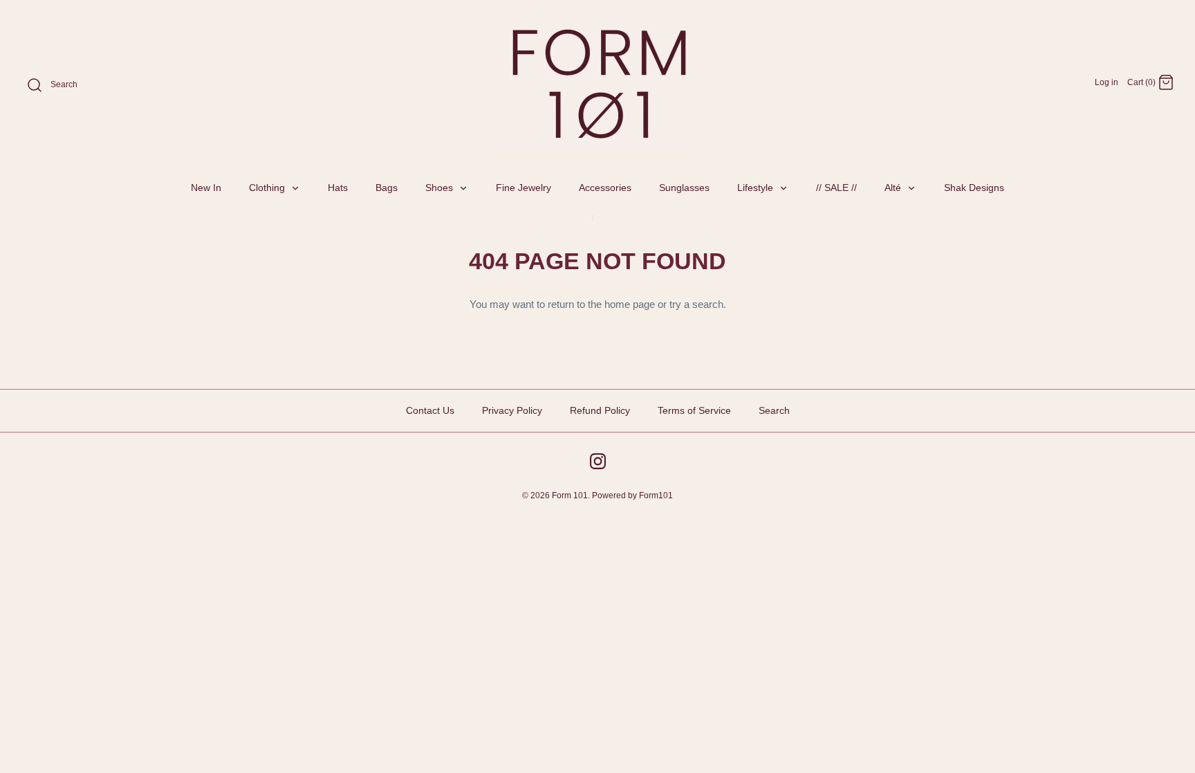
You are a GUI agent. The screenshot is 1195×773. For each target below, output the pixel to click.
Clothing (268, 187)
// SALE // (836, 187)
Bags (387, 187)
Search (774, 410)
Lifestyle (756, 187)
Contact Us (430, 410)
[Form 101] (597, 83)
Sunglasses (684, 187)
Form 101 (570, 495)
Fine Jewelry (523, 187)
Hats (338, 187)
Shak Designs (974, 187)
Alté (894, 187)
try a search (696, 304)
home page (629, 304)
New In (206, 187)
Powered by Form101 (632, 495)
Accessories (605, 187)
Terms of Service (694, 410)
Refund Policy (600, 410)
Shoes (440, 187)
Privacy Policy (512, 410)
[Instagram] (598, 461)
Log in (1106, 82)
